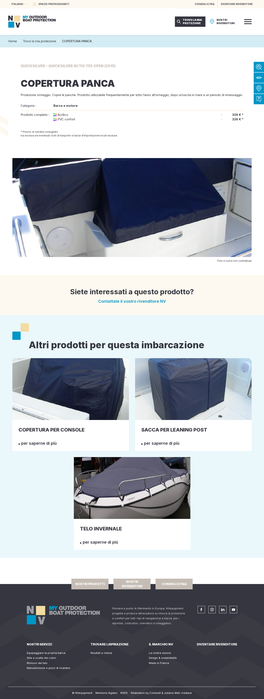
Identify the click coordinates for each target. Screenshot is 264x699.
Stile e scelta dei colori (41, 657)
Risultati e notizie (101, 652)
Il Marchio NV (161, 644)
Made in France (159, 663)
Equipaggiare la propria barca (46, 652)
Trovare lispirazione (109, 644)
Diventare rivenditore (217, 644)
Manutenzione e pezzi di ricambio (48, 668)
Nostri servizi (39, 644)
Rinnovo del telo (37, 663)
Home (12, 41)
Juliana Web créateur (178, 692)
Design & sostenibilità (163, 657)
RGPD (124, 692)
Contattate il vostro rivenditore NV (132, 301)
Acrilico (63, 115)
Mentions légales (106, 692)
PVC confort (66, 119)
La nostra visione (160, 652)
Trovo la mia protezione (39, 41)
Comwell (155, 692)
